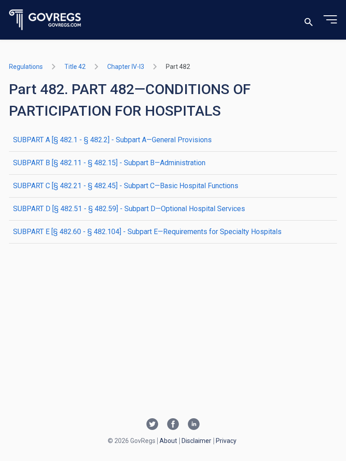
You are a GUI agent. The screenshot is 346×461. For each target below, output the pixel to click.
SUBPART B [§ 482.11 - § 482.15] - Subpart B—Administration (109, 162)
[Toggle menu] (330, 19)
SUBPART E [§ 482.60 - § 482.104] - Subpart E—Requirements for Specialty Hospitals (147, 231)
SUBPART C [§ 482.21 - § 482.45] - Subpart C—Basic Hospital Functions (125, 185)
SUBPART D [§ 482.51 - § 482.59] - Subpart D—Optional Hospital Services (129, 208)
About (168, 440)
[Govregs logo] (45, 20)
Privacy (226, 440)
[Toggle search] (309, 20)
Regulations (26, 66)
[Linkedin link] (194, 425)
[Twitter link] (152, 425)
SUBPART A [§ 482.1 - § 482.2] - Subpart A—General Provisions (112, 140)
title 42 (75, 66)
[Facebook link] (173, 425)
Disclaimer (196, 440)
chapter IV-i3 (125, 66)
